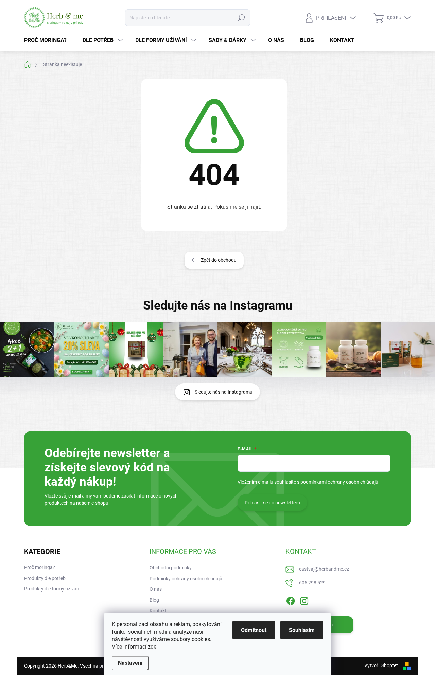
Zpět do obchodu (219, 260)
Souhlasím (302, 630)
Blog (154, 600)
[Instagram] (304, 600)
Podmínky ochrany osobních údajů (186, 578)
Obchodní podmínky (171, 567)
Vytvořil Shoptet (381, 665)
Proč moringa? (39, 567)
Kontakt (158, 610)
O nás (156, 589)
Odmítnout (253, 630)
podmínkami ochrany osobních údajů (339, 482)
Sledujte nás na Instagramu (224, 392)
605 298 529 (312, 582)
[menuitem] (48, 40)
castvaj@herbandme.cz (324, 569)
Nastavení (130, 663)
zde (152, 646)
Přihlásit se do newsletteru (272, 502)
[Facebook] (290, 600)
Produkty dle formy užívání (52, 589)
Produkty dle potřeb (45, 578)
